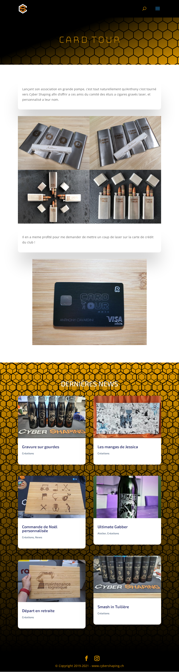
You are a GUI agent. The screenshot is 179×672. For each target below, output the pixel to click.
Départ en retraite (38, 610)
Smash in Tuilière (113, 606)
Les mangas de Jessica (118, 446)
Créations (28, 453)
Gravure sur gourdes (40, 446)
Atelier (102, 533)
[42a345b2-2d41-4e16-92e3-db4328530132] (54, 223)
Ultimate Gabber (113, 526)
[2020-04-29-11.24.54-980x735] (89, 345)
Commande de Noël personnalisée (39, 528)
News (38, 537)
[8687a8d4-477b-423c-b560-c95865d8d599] (125, 223)
